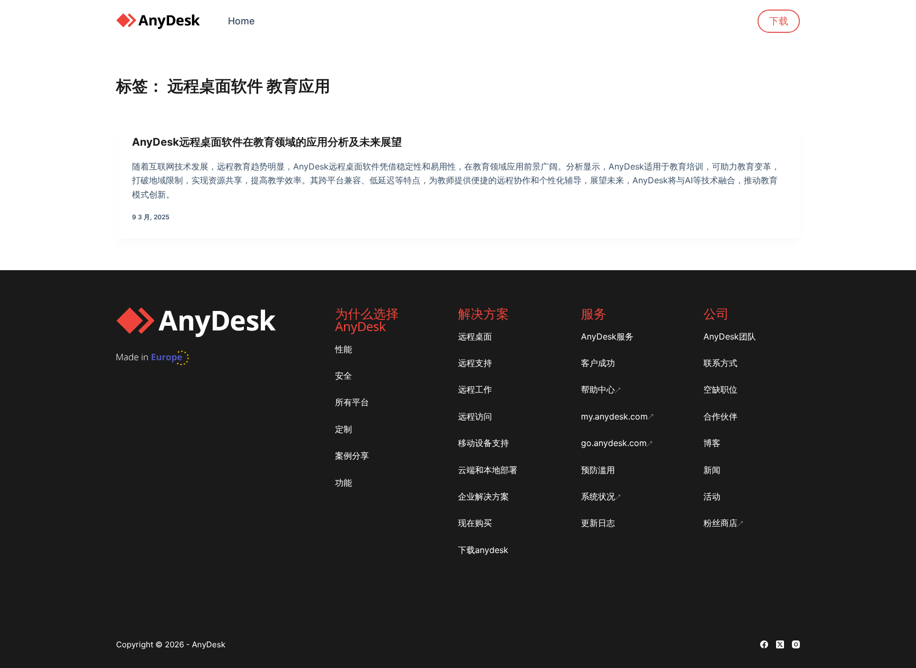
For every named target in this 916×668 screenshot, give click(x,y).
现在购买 (475, 523)
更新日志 (598, 523)
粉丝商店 (720, 523)
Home (241, 20)
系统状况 (598, 496)
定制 (343, 429)
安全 (343, 375)
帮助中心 (598, 389)
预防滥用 (598, 470)
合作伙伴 (720, 416)
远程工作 (475, 389)
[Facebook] (764, 644)
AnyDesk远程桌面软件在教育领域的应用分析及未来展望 (267, 142)
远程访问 (475, 416)
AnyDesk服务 (607, 336)
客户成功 (598, 363)
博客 (711, 443)
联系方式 (720, 363)
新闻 (711, 470)
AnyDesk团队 (729, 336)
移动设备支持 (483, 443)
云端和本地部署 (487, 470)
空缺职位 (720, 389)
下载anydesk (483, 550)
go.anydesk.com (614, 443)
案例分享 (352, 455)
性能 (343, 349)
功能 (343, 482)
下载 (778, 20)
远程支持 (475, 363)
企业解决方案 (483, 496)
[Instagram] (796, 644)
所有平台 (352, 402)
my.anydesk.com (614, 416)
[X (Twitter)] (780, 644)
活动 (711, 496)
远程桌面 (475, 336)
